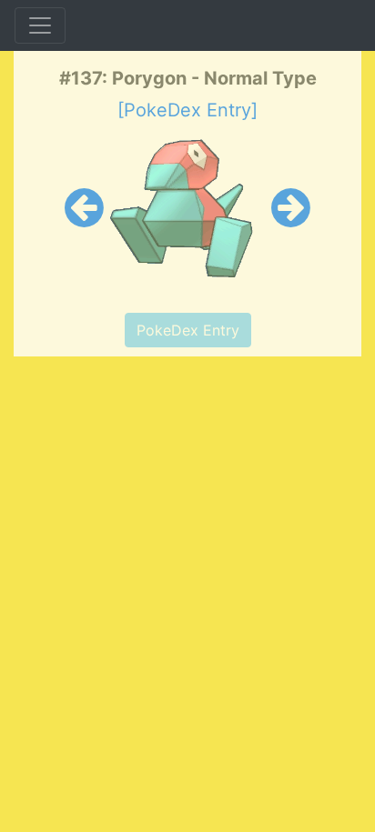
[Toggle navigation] (40, 25)
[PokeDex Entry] (187, 110)
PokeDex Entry (188, 330)
